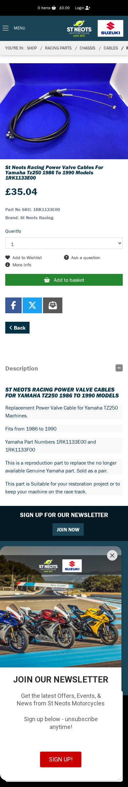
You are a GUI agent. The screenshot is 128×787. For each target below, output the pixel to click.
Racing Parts (58, 48)
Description (21, 368)
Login (80, 7)
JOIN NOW (68, 529)
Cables (111, 48)
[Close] (112, 555)
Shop (32, 48)
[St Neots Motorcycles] (95, 28)
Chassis (87, 48)
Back (19, 327)
